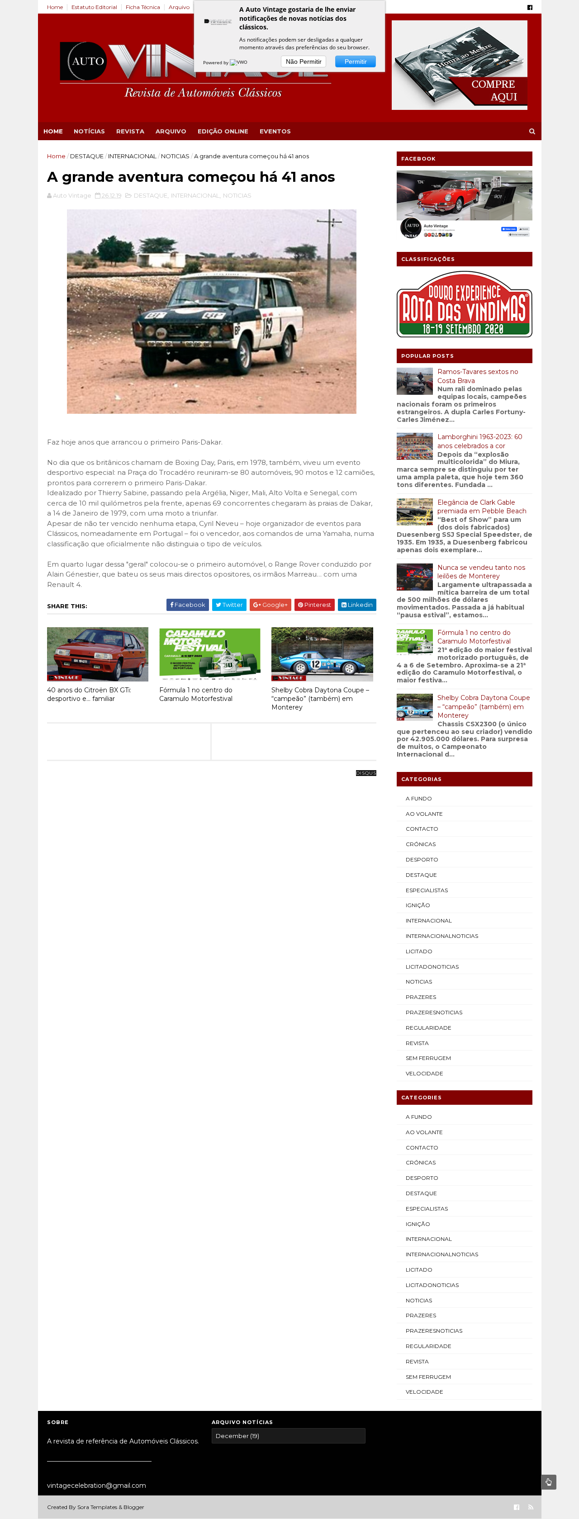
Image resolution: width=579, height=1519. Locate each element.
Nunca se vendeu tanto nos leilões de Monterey (481, 572)
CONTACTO (422, 828)
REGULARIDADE (428, 1027)
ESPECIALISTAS (427, 890)
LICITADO (419, 951)
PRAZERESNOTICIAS (434, 1012)
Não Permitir (304, 61)
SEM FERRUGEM (428, 1058)
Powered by (216, 62)
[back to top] (548, 1482)
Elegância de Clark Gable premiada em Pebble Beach (482, 507)
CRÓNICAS (421, 844)
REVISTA (130, 131)
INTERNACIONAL (132, 156)
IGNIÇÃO (418, 905)
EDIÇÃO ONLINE (223, 131)
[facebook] (529, 7)
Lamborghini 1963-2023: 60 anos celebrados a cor (479, 441)
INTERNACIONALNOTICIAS (442, 935)
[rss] (530, 1507)
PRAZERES (421, 997)
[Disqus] (211, 886)
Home (55, 7)
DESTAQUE (87, 156)
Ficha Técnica (143, 7)
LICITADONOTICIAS (432, 966)
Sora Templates (97, 1507)
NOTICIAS (175, 156)
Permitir (356, 61)
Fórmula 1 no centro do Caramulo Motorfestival (196, 694)
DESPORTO (422, 859)
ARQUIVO (171, 131)
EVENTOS (275, 131)
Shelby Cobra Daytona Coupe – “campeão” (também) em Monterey (320, 698)
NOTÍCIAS (89, 131)
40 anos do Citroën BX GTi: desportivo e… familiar (89, 694)
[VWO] (239, 62)
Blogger (133, 1507)
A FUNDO (419, 798)
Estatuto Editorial (94, 7)
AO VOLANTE (424, 813)
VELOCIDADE (424, 1073)
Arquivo (179, 7)
